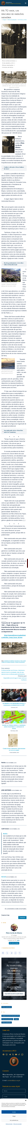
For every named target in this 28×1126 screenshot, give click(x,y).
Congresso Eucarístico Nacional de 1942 (13, 660)
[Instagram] (7, 1054)
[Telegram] (10, 1054)
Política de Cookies (9, 1123)
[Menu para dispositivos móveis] (26, 3)
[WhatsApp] (22, 1054)
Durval (3, 877)
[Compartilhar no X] (7, 953)
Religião (12, 662)
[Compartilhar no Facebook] (3, 953)
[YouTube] (16, 1054)
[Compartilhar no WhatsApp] (15, 953)
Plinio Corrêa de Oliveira (8, 61)
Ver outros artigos (14, 943)
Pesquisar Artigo (5, 915)
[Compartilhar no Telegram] (11, 953)
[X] (13, 1054)
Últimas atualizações (7, 65)
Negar (14, 1116)
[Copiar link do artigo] (19, 953)
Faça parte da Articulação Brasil (14, 993)
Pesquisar (22, 917)
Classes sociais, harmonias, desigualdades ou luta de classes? (14, 749)
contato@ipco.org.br (13, 1080)
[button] (26, 1100)
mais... (18, 940)
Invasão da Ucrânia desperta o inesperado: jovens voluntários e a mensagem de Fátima (14, 726)
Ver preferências (14, 1120)
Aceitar (14, 1112)
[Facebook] (3, 1054)
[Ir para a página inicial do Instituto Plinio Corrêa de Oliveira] (14, 1061)
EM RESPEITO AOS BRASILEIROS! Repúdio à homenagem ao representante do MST (14, 704)
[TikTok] (19, 1054)
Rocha (5, 834)
